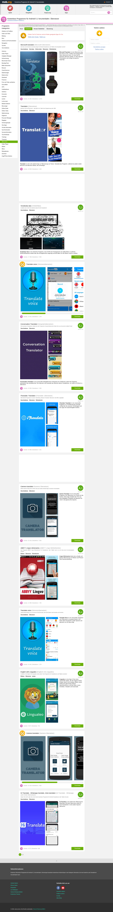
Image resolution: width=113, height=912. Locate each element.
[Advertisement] (9, 187)
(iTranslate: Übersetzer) (43, 396)
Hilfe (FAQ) (59, 898)
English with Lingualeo (28, 672)
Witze (3, 149)
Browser (4, 68)
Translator (24, 106)
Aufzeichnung (5, 58)
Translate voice (39, 264)
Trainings (4, 137)
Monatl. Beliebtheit (39, 28)
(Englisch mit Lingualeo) (45, 672)
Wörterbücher (5, 151)
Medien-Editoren (6, 103)
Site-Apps (4, 125)
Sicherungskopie (6, 122)
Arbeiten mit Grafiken (7, 31)
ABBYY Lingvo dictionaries (30, 548)
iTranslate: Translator (28, 396)
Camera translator (27, 486)
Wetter (3, 146)
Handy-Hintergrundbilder (17, 892)
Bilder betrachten (6, 65)
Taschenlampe (5, 134)
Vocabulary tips (26, 206)
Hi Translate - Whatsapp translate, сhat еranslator (38, 793)
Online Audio (5, 108)
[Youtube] (63, 889)
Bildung (4, 36)
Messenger (4, 106)
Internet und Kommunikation (9, 40)
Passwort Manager (6, 118)
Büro (3, 38)
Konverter (4, 94)
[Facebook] (58, 889)
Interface (4, 91)
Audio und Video (6, 33)
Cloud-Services (6, 70)
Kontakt (58, 895)
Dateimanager (5, 72)
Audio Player (5, 53)
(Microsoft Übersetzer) (42, 45)
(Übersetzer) (32, 106)
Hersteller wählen (60, 891)
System (4, 45)
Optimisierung (5, 113)
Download (4, 77)
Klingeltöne (13, 887)
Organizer (4, 115)
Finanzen (4, 79)
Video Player (5, 144)
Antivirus (4, 51)
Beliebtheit (28, 28)
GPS (3, 87)
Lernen (3, 99)
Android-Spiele (14, 883)
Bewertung (50, 28)
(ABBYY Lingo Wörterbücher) (50, 548)
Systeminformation (6, 132)
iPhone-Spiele (14, 885)
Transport (4, 139)
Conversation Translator (29, 324)
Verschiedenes (5, 48)
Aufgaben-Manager (6, 56)
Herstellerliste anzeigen (99, 47)
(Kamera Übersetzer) (41, 486)
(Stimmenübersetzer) (39, 610)
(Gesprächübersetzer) (45, 324)
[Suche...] (109, 12)
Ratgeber (4, 120)
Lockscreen (5, 101)
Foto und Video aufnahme (8, 82)
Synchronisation (6, 129)
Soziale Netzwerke (6, 127)
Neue (21, 28)
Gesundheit (5, 84)
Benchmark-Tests (6, 60)
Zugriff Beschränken (7, 156)
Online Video (5, 110)
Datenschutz (5, 75)
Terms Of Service (37, 909)
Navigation (4, 43)
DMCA (43, 909)
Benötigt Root (5, 63)
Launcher (4, 96)
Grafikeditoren (5, 89)
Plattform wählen (99, 49)
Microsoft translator (27, 45)
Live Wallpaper (14, 889)
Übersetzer (4, 141)
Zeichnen (4, 153)
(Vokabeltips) (36, 206)
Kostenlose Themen (15, 894)
